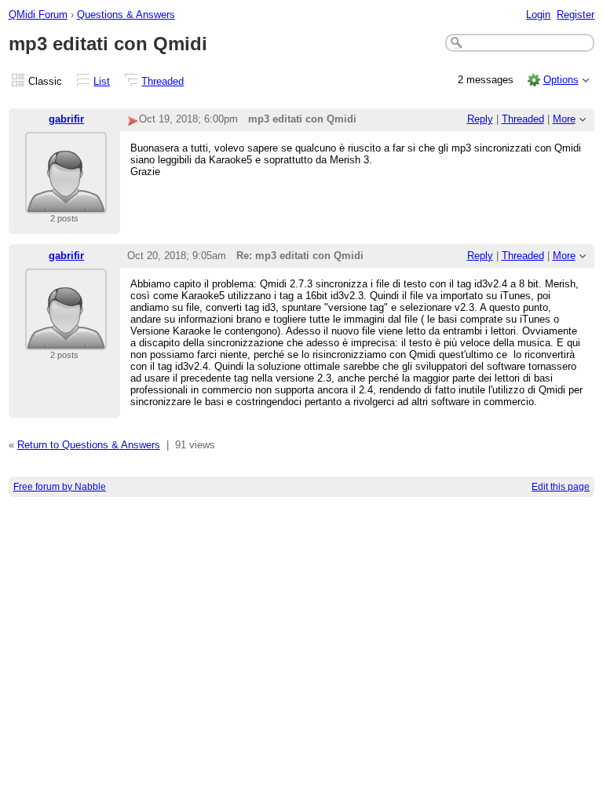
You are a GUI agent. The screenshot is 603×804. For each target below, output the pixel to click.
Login (538, 14)
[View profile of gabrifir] (66, 204)
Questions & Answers (126, 14)
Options (561, 80)
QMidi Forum (38, 14)
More (564, 119)
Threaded (162, 81)
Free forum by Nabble (59, 486)
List (101, 81)
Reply (480, 119)
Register (575, 14)
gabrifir (66, 119)
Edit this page (561, 486)
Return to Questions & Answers (88, 445)
